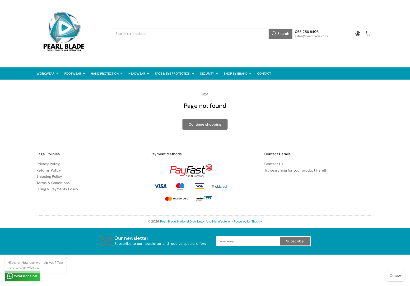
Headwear (136, 74)
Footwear (72, 74)
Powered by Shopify (248, 221)
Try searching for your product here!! (295, 170)
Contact (264, 74)
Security (207, 74)
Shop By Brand (235, 74)
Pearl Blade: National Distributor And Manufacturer (195, 221)
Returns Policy (49, 170)
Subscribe (295, 241)
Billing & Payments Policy (57, 189)
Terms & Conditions (53, 183)
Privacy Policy (48, 164)
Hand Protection (105, 74)
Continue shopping (205, 124)
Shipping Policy (49, 176)
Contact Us (273, 164)
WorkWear (46, 74)
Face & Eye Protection (172, 74)
